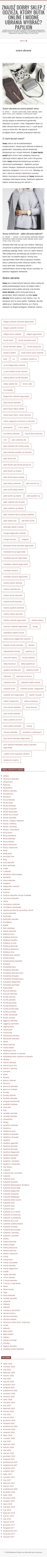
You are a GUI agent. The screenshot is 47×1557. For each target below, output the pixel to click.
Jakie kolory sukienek (12, 483)
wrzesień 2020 (9, 1492)
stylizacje (7, 676)
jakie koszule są (32, 483)
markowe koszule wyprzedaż (15, 558)
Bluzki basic (8, 803)
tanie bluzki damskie (12, 707)
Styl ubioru (7, 1167)
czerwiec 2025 (9, 1402)
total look (16, 241)
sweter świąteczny (11, 701)
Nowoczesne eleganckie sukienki (17, 639)
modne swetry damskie (13, 614)
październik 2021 (10, 1465)
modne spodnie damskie (13, 608)
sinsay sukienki (28, 657)
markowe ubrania (10, 570)
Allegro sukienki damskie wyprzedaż (18, 321)
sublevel (6, 1170)
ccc (13, 359)
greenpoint (8, 427)
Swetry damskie (9, 1241)
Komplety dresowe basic (13, 979)
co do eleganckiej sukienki (14, 365)
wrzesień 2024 (9, 1429)
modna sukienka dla (11, 589)
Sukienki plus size (10, 1221)
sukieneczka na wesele (12, 1173)
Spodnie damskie (10, 1146)
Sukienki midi (8, 1206)
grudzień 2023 (9, 1456)
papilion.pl (30, 651)
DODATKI (7, 877)
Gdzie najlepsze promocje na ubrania (19, 421)
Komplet (6, 964)
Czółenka (7, 871)
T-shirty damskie (10, 1280)
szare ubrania (32, 112)
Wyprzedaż (7, 1331)
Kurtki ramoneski (10, 1014)
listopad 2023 (8, 1459)
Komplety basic (9, 967)
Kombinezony (9, 958)
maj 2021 (7, 1480)
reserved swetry (10, 657)
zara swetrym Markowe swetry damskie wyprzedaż (19, 746)
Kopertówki (8, 988)
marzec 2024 (8, 1447)
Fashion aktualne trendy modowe (17, 895)
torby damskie (9, 1295)
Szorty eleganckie (10, 1268)
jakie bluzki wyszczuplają (13, 477)
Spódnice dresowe (11, 1137)
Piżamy (6, 1077)
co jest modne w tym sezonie (15, 371)
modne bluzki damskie (12, 595)
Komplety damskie (11, 970)
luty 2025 (7, 1414)
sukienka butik (9, 682)
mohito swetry (37, 620)
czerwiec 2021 (9, 1477)
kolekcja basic (9, 934)
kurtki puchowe (9, 1012)
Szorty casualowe (10, 1262)
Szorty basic (8, 1259)
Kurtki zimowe (9, 1017)
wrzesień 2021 (9, 1468)
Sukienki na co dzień (11, 1212)
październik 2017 (10, 1531)
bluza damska (9, 800)
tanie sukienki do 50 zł (12, 720)
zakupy (6, 1337)
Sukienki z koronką (11, 1232)
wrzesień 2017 (9, 1534)
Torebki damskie (10, 1298)
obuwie (31, 645)
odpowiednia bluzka (11, 651)
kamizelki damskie (10, 919)
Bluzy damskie (9, 838)
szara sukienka (16, 239)
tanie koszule (31, 707)
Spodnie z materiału (11, 1164)
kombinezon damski (11, 955)
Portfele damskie (10, 1098)
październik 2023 (10, 1462)
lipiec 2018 (7, 1504)
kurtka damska (9, 997)
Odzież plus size (10, 1065)
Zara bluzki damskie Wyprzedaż (16, 738)
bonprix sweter (9, 353)
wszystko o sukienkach (32, 732)
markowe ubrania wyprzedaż (15, 576)
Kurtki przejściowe (11, 1009)
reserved (7, 1107)
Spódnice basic (9, 1131)
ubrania (19, 114)
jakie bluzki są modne (12, 471)
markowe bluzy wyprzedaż (14, 552)
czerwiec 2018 (9, 1507)
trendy (29, 726)
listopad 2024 (8, 1423)
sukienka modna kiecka (30, 682)
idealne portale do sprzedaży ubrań (18, 910)
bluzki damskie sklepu (12, 346)
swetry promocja (31, 701)
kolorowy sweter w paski (13, 527)
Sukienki (6, 1176)
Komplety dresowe (11, 976)
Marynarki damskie (11, 1038)
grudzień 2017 (9, 1525)
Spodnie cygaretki (10, 1143)
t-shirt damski (9, 1277)
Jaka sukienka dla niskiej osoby (16, 446)
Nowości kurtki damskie (13, 645)
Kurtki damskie (9, 1000)
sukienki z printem (11, 1235)
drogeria (6, 883)
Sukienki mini (8, 1209)
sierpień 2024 (9, 1432)
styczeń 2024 (8, 1453)
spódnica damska (10, 1125)
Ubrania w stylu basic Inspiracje (16, 1322)
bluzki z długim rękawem (13, 820)
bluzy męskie (8, 841)
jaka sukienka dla (19, 440)
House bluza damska (33, 433)
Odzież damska (9, 1062)
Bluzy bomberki (9, 835)
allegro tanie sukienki (12, 334)
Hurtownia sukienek (11, 904)
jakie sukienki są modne (13, 508)
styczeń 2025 (8, 1417)
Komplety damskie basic (13, 973)
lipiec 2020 (7, 1495)
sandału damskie (10, 1113)
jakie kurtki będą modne (13, 489)
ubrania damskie (10, 732)
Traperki (6, 1301)
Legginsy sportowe (11, 1023)
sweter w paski (35, 695)
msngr (35, 626)
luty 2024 (7, 1450)
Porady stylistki (9, 1095)
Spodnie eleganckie (11, 1152)
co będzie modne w (28, 359)
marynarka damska (11, 1035)
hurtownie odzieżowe (12, 907)
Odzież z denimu (10, 1068)
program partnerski (11, 1101)
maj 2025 (7, 1405)
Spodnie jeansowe (10, 1155)
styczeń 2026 (8, 1381)
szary (40, 112)
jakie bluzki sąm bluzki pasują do (17, 465)
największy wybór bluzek (13, 632)
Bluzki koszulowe (10, 811)
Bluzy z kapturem (10, 847)
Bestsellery (7, 788)
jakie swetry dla (9, 520)
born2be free (8, 856)
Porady (6, 1092)
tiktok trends (8, 1289)
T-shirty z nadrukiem (12, 1283)
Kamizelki (7, 916)
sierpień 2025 (9, 1396)
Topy (5, 1292)
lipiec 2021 (7, 1474)
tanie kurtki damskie (11, 713)
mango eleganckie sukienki (14, 533)
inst (5, 440)
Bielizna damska (10, 791)
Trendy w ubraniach (11, 1310)
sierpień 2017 (9, 1537)
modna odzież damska (12, 583)
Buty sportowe (9, 865)
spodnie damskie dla (12, 670)
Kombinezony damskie (12, 961)
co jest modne (24, 237)
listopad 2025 (8, 1387)
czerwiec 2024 (9, 1438)
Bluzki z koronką (10, 826)
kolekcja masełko (10, 940)
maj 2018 (7, 1510)
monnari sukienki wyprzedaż (15, 626)
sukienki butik (9, 688)
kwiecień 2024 (9, 1444)
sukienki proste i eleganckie (31, 688)
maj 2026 (7, 1369)
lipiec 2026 (7, 1363)
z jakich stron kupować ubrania (16, 754)
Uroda (5, 1325)
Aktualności (8, 782)
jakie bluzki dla (9, 458)
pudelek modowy (10, 1104)
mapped (25, 539)
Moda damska (9, 1044)
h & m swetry (23, 427)
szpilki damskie (9, 1274)
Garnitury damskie (11, 898)
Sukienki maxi (9, 1203)
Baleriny (6, 785)
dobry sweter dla (10, 384)
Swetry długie (9, 1244)
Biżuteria (7, 797)
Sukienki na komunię (12, 1215)
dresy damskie (9, 880)
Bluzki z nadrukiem (11, 829)
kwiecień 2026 (9, 1372)
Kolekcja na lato (9, 943)
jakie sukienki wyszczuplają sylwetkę (18, 514)
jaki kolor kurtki (28, 520)
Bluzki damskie (9, 805)
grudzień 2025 (9, 1384)
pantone (6, 1071)
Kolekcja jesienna (10, 937)
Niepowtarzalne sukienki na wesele (18, 1056)
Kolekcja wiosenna (11, 949)
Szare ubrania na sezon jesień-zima (21, 108)
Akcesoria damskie (11, 779)
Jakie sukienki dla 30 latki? (14, 502)
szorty (5, 1256)
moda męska (8, 1047)
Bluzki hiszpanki (10, 808)
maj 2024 (7, 1441)
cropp (5, 868)
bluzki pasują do (34, 346)
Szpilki (6, 1271)
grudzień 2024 (9, 1420)
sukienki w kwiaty (10, 1226)
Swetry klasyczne (10, 1247)
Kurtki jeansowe (10, 1003)
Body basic (7, 853)
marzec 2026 (8, 1375)
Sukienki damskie (10, 1182)
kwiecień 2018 (9, 1513)
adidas (6, 776)
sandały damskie (10, 1116)
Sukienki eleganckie (11, 1191)
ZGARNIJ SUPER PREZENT (13, 1349)
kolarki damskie (9, 931)
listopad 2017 (8, 1528)
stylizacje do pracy (24, 676)
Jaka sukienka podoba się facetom (17, 452)
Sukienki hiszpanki (11, 1194)
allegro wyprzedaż (34, 334)
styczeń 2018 (8, 1522)
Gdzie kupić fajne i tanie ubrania (17, 415)
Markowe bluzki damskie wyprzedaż (18, 545)
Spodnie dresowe (10, 1149)
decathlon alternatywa (12, 874)
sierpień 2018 (9, 1501)
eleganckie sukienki (11, 886)
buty (5, 359)
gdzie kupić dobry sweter (13, 409)
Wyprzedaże (8, 1334)
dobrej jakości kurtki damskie (15, 377)
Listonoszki (7, 1029)
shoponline (8, 1119)
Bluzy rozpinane (10, 844)
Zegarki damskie (10, 1346)
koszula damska (9, 991)
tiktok (5, 1286)
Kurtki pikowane (10, 1006)
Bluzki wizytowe (9, 817)
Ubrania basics (9, 1313)
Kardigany (7, 922)
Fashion (6, 892)
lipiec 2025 (7, 1399)
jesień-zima (22, 112)
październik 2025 (10, 1390)
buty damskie (8, 862)
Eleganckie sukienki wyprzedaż (16, 396)
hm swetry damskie (11, 433)
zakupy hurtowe (10, 1340)
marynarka (7, 1032)
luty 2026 (7, 1378)
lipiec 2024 (7, 1435)
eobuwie (6, 889)
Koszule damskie (10, 994)
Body (5, 850)
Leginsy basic (8, 1026)
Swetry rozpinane (10, 1253)
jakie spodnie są (33, 496)
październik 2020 (10, 1489)
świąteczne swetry (11, 760)
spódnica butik (32, 670)
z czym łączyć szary (30, 114)
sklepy (5, 1122)
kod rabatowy (8, 928)
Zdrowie (6, 1343)
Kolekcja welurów (10, 946)
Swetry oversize (9, 1250)
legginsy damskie (10, 1020)
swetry (6, 1238)
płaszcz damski (9, 1080)
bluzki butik (8, 340)
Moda (7, 112)
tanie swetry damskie (12, 726)
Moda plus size (9, 1050)
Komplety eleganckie (11, 982)
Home (5, 901)
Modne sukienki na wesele (14, 1053)
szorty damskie (9, 1265)
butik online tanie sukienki (32, 353)
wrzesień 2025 (9, 1393)
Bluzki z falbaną (9, 823)
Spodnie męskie (9, 1158)
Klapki (5, 925)
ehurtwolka (8, 390)
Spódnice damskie (10, 1134)
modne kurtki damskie (12, 601)
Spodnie (6, 1140)
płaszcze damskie (10, 1086)
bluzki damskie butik (27, 340)
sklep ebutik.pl (9, 664)
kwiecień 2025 (9, 1408)
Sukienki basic (9, 1179)
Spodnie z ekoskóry (11, 1161)
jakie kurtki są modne (12, 496)
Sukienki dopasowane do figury (16, 1185)
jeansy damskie (9, 913)
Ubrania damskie (10, 1316)
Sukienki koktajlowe (11, 1197)
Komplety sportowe (11, 985)
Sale (5, 1110)
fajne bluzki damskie (12, 402)
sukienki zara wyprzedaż (13, 695)
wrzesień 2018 (9, 1498)
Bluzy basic (8, 832)
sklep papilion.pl (28, 664)
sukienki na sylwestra (12, 1218)
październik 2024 (10, 1426)
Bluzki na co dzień (10, 814)
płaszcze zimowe (10, 1089)
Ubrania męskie (9, 1319)
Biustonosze (8, 794)
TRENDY (7, 237)
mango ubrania (9, 539)
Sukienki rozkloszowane (13, 1223)
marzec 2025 (8, 1411)
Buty (5, 859)
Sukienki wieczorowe (11, 1229)
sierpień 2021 (9, 1471)
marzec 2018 (8, 1516)
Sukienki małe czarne (12, 1200)
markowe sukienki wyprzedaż (15, 564)
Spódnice (7, 1128)
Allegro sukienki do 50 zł (13, 328)
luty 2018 (7, 1519)
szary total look (9, 114)
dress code (27, 384)
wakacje (6, 1328)
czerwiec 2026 (9, 1366)
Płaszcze (6, 1083)
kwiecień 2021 (9, 1483)
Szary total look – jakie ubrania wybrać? (23, 233)
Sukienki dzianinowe (11, 1188)
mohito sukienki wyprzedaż (14, 620)
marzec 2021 (8, 1486)
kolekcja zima (8, 952)
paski (5, 1074)
